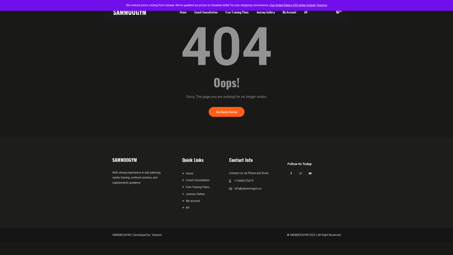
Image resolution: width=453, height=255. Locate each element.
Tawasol (156, 235)
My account (289, 12)
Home (183, 12)
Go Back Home (226, 112)
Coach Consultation (206, 12)
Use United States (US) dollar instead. (292, 5)
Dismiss (322, 5)
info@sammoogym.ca (247, 188)
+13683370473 (244, 180)
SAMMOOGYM (129, 12)
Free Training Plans (237, 12)
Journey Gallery (265, 12)
